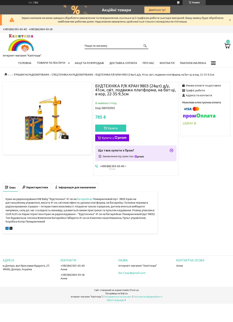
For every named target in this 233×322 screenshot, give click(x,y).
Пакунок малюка (193, 62)
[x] (10, 228)
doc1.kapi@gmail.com (131, 272)
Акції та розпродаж (89, 62)
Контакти (167, 62)
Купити (113, 128)
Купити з (108, 137)
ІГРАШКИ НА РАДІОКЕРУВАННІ (31, 74)
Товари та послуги (51, 62)
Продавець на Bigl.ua (116, 293)
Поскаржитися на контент (118, 296)
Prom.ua (134, 290)
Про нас (148, 62)
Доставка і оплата (123, 62)
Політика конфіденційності (147, 296)
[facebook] (7, 228)
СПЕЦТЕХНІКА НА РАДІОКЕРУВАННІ (72, 74)
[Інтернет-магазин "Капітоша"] (21, 42)
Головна (24, 62)
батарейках (84, 199)
